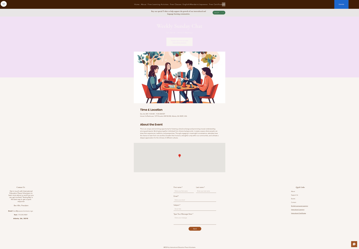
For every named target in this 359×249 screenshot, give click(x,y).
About (293, 191)
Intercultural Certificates (298, 213)
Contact (293, 202)
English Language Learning (299, 206)
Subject (177, 205)
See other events (179, 43)
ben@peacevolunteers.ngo (23, 211)
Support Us (294, 195)
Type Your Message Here (183, 214)
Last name (200, 187)
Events (293, 199)
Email (176, 196)
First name (178, 187)
